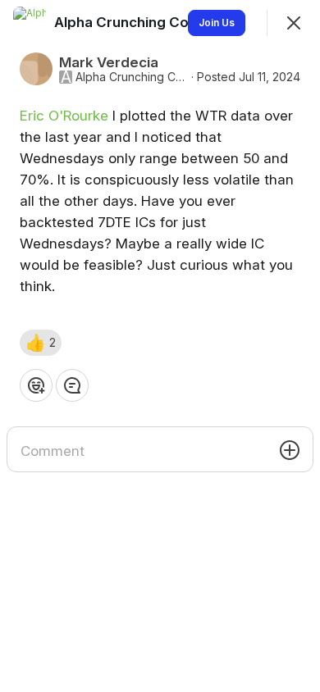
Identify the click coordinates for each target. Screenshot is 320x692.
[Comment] (72, 385)
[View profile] (29, 23)
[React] (36, 385)
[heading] (153, 22)
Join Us (217, 22)
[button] (41, 343)
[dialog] (160, 346)
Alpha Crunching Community (131, 77)
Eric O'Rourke (64, 115)
